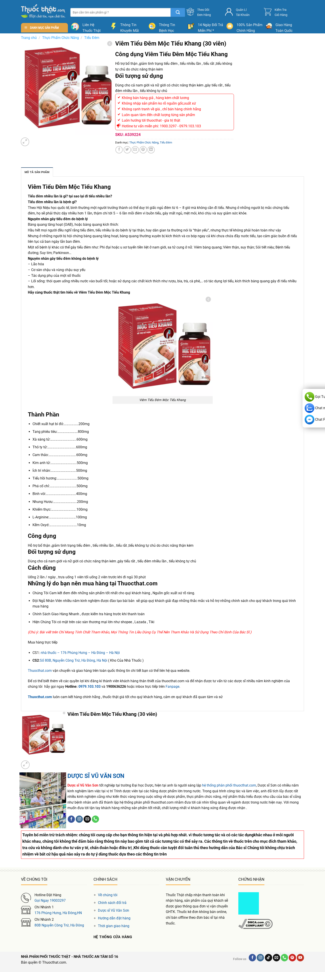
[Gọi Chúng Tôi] (95, 819)
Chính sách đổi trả (112, 903)
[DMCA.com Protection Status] (248, 903)
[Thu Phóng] (25, 141)
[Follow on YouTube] (300, 957)
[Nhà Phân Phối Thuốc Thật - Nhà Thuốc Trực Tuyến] (43, 11)
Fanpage (172, 686)
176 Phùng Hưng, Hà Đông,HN (58, 913)
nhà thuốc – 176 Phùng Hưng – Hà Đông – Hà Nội (80, 653)
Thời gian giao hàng (113, 926)
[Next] (35, 139)
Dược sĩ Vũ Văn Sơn (113, 910)
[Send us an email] (87, 819)
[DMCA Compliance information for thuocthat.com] (255, 924)
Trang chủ (29, 38)
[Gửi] (178, 12)
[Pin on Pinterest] (143, 149)
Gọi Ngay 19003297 (50, 900)
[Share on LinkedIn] (151, 149)
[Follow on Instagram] (79, 819)
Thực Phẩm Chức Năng (60, 38)
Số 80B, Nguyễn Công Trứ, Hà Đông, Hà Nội (73, 660)
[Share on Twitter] (127, 149)
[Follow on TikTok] (268, 957)
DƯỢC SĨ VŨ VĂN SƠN (95, 776)
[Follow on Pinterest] (292, 957)
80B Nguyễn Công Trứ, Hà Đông (59, 925)
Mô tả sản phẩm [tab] (37, 172)
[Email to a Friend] (135, 149)
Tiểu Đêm (91, 38)
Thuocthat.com (40, 670)
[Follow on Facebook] (71, 819)
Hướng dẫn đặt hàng (114, 918)
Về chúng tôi (107, 895)
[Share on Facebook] (119, 149)
